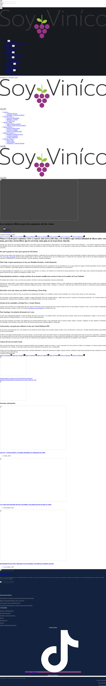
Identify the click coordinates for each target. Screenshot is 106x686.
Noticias (9, 232)
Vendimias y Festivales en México (15, 115)
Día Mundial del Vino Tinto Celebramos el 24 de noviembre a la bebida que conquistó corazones (27, 563)
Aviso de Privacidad (102, 685)
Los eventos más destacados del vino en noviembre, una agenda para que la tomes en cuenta (25, 504)
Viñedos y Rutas (7, 122)
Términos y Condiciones (101, 680)
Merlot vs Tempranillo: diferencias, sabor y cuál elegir (12, 600)
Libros (5, 232)
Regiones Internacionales (13, 128)
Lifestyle (2, 622)
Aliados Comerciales (102, 682)
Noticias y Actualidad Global (14, 131)
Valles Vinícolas (3, 620)
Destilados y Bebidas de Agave (15, 134)
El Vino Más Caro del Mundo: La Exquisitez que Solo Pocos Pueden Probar (17, 598)
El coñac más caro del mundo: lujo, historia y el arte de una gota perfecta (16, 605)
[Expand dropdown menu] (9, 112)
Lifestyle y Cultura (8, 139)
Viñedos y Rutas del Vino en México (16, 125)
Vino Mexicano (11, 121)
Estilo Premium (11, 142)
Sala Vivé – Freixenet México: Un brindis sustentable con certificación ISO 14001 (22, 452)
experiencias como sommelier (36, 308)
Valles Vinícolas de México (14, 124)
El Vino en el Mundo (12, 130)
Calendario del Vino (12, 113)
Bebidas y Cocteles (8, 133)
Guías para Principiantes (13, 118)
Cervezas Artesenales (12, 136)
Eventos (5, 112)
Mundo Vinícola (7, 127)
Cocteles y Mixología (12, 137)
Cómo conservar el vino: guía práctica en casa (10, 603)
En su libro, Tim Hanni (9, 256)
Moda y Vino (10, 140)
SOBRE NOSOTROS (5, 574)
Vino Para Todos (7, 116)
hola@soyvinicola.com (53, 675)
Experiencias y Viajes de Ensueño (15, 143)
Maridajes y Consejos (12, 119)
